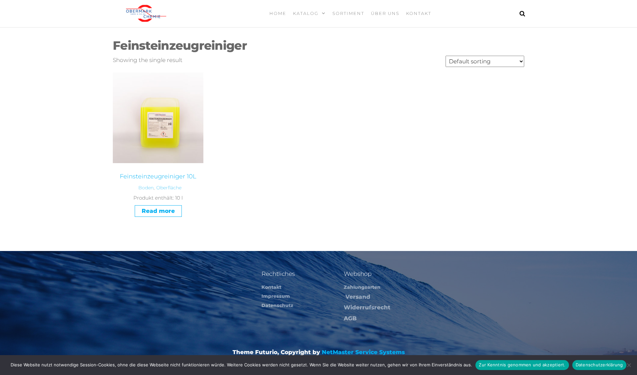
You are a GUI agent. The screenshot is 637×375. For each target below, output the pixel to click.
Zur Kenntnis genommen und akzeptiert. (522, 364)
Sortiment (348, 13)
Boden (146, 187)
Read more (158, 211)
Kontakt (418, 13)
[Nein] (628, 365)
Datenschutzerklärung (599, 364)
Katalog (305, 13)
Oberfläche (168, 187)
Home (277, 13)
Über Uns (385, 13)
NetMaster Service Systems (363, 352)
